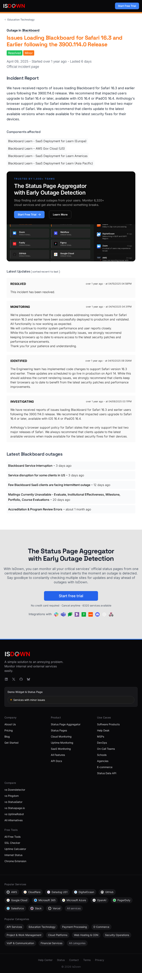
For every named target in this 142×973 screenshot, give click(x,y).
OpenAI (101, 900)
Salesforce (17, 908)
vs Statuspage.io (14, 808)
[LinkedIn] (6, 679)
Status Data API (106, 773)
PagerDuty (123, 900)
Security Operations (117, 935)
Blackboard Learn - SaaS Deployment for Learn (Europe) (47, 141)
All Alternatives (13, 820)
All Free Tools (12, 836)
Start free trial (71, 596)
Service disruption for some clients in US (36, 475)
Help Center (45, 960)
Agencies (102, 761)
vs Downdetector (14, 789)
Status (61, 960)
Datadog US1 (59, 892)
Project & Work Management (24, 935)
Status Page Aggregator (65, 724)
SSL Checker (12, 842)
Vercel (56, 908)
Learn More (60, 214)
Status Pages (59, 730)
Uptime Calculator (15, 848)
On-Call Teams (106, 748)
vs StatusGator (13, 801)
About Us (10, 724)
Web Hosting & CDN (86, 935)
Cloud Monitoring (61, 736)
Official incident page (23, 66)
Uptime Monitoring (62, 742)
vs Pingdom (11, 795)
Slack (38, 908)
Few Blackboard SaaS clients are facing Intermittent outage (49, 485)
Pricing (8, 730)
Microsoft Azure (76, 900)
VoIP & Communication (20, 943)
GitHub (109, 892)
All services (74, 908)
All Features (58, 754)
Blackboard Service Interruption (30, 465)
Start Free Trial (127, 5)
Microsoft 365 (46, 900)
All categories (77, 943)
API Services (14, 926)
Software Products (108, 724)
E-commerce (104, 767)
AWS (14, 892)
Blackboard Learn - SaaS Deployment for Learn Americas (47, 156)
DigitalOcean (86, 892)
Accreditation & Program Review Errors (35, 509)
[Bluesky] (28, 679)
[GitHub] (21, 679)
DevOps (102, 742)
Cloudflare (34, 892)
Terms (87, 960)
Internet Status (13, 855)
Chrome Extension (15, 861)
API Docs (56, 761)
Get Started (11, 742)
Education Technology (21, 19)
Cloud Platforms (57, 935)
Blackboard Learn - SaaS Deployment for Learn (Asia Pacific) (50, 163)
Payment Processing (74, 926)
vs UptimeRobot (14, 814)
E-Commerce (101, 926)
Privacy (99, 960)
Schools (101, 754)
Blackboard (31, 30)
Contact (74, 960)
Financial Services (51, 943)
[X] (14, 679)
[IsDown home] (14, 6)
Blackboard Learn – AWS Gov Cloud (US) (36, 148)
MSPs (100, 736)
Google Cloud (19, 900)
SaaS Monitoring (61, 748)
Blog (7, 736)
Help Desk (103, 730)
